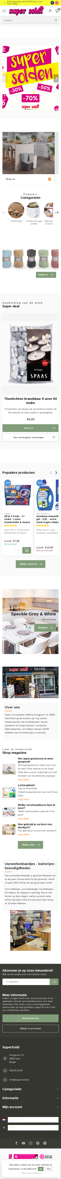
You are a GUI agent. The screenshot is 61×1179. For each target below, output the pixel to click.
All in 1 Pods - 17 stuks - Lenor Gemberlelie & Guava (17, 519)
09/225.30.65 (16, 1070)
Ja (41, 1168)
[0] (57, 10)
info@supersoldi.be (19, 1079)
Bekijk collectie (28, 564)
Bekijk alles (28, 844)
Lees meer (23, 779)
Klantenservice (30, 1018)
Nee (49, 1168)
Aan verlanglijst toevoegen (28, 437)
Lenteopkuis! (26, 785)
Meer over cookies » (31, 1173)
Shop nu (28, 428)
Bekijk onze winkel (30, 1028)
